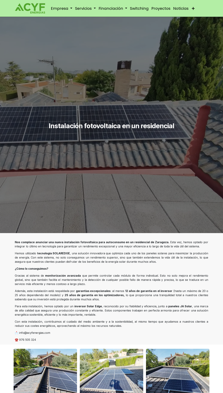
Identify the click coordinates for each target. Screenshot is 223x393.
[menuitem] (61, 8)
